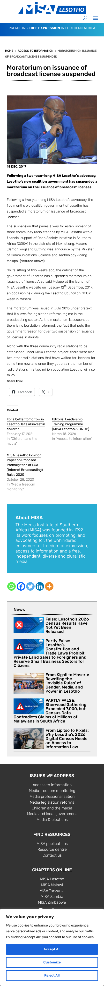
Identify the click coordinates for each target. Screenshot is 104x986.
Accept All (52, 949)
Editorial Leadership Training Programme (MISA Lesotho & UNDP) (70, 424)
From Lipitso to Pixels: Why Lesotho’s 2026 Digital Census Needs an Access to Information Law (67, 738)
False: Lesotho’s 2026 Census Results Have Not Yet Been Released (67, 625)
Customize (52, 962)
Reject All (52, 975)
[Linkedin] (40, 586)
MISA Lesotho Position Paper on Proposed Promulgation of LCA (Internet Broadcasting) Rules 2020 (25, 465)
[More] (49, 586)
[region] (52, 947)
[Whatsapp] (11, 586)
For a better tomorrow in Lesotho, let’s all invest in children (26, 424)
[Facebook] (21, 586)
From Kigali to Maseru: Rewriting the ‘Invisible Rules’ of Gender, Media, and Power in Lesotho (67, 683)
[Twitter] (30, 586)
